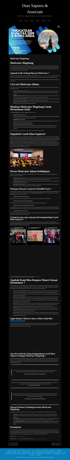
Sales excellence (16, 453)
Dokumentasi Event (38, 450)
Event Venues (53, 450)
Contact (32, 450)
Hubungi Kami (17, 320)
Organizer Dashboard (50, 452)
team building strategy (56, 453)
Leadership (19, 452)
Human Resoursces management (10, 452)
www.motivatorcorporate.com (44, 75)
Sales (64, 452)
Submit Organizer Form (39, 453)
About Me (9, 450)
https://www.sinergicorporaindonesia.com (40, 438)
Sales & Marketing (9, 453)
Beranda (23, 450)
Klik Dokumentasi (37, 276)
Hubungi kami (59, 450)
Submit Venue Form (48, 453)
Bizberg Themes (51, 457)
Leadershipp (34, 452)
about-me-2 (15, 450)
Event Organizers (46, 450)
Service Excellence (31, 453)
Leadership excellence (26, 452)
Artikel (19, 450)
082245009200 (18, 438)
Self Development (23, 453)
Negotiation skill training (41, 452)
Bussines (28, 450)
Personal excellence (58, 452)
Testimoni (63, 453)
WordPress (42, 457)
